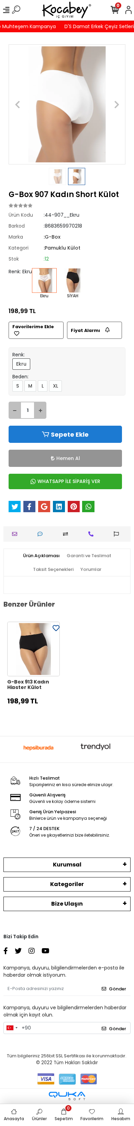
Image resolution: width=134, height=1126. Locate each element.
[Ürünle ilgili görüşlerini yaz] (42, 534)
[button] (17, 104)
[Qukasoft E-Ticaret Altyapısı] (67, 1096)
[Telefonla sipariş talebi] (93, 534)
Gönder (117, 989)
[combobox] (12, 1028)
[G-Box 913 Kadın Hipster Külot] (33, 649)
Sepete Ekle (70, 434)
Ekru (21, 363)
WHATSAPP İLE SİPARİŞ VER (68, 481)
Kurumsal (67, 865)
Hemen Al (68, 458)
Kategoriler (67, 884)
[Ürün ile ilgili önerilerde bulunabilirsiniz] (118, 534)
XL (55, 385)
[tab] (41, 556)
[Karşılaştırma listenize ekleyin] (67, 534)
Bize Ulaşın (67, 904)
